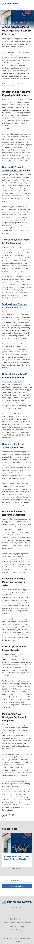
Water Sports (19, 24)
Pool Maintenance (24, 923)
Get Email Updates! (17, 886)
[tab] (13, 868)
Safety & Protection (17, 926)
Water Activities (17, 930)
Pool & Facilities (9, 923)
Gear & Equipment (17, 919)
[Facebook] (3, 815)
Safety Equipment (8, 24)
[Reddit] (10, 815)
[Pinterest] (6, 815)
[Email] (13, 815)
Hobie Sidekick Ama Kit (15, 374)
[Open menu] (30, 3)
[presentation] (17, 843)
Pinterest (17, 941)
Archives (26, 938)
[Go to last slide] (5, 850)
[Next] (28, 850)
